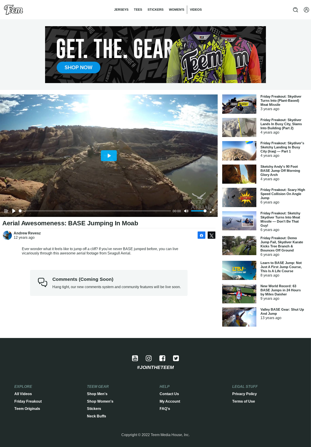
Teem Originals (27, 409)
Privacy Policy (244, 394)
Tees (138, 9)
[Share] (201, 235)
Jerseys (121, 9)
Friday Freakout (28, 401)
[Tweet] (211, 235)
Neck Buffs (96, 416)
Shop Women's (100, 401)
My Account (170, 401)
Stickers (155, 9)
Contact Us (169, 394)
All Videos (23, 394)
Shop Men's (97, 394)
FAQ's (165, 409)
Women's (176, 9)
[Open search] (295, 9)
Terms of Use (243, 401)
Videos (196, 9)
